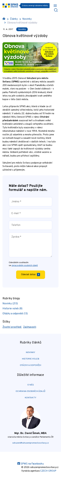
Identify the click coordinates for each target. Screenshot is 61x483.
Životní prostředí (12, 327)
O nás (30, 385)
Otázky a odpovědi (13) (15, 313)
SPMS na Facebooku (32, 463)
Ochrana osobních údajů (30, 391)
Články (14, 19)
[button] (55, 6)
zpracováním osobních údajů (25, 265)
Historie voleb (30, 359)
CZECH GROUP (48, 471)
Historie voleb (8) (12, 308)
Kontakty (30, 397)
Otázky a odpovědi (30, 365)
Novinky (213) (10, 303)
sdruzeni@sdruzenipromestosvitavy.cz (30, 443)
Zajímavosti (29, 327)
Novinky (27, 19)
